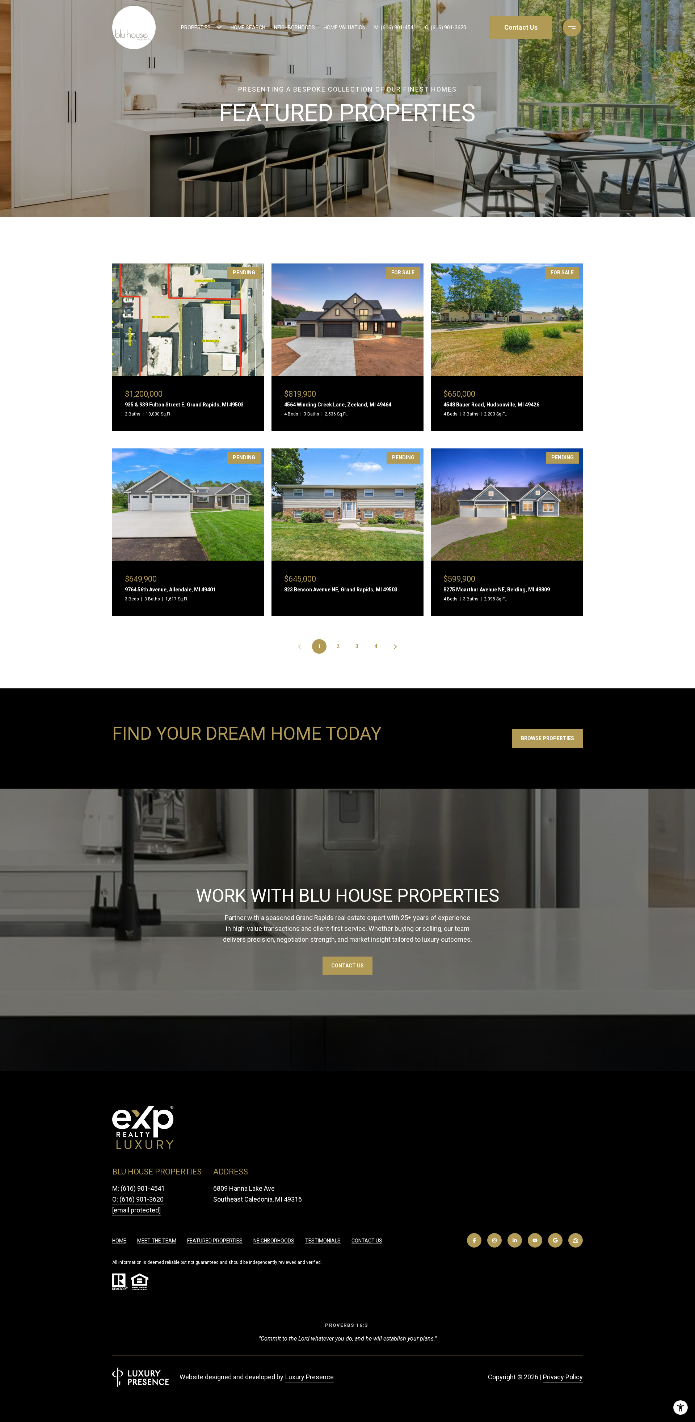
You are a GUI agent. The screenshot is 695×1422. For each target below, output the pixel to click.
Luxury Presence (309, 1377)
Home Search (248, 27)
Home (119, 1241)
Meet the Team (156, 1241)
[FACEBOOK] (474, 1240)
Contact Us (366, 1241)
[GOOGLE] (555, 1240)
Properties (196, 27)
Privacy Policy (563, 1377)
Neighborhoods (294, 27)
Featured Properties (215, 1241)
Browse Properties (547, 738)
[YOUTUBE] (535, 1240)
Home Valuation (345, 27)
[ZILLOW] (575, 1240)
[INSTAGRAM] (494, 1240)
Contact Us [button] (521, 27)
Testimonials (323, 1241)
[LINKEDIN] (514, 1240)
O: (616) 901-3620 (445, 27)
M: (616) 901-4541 (395, 27)
